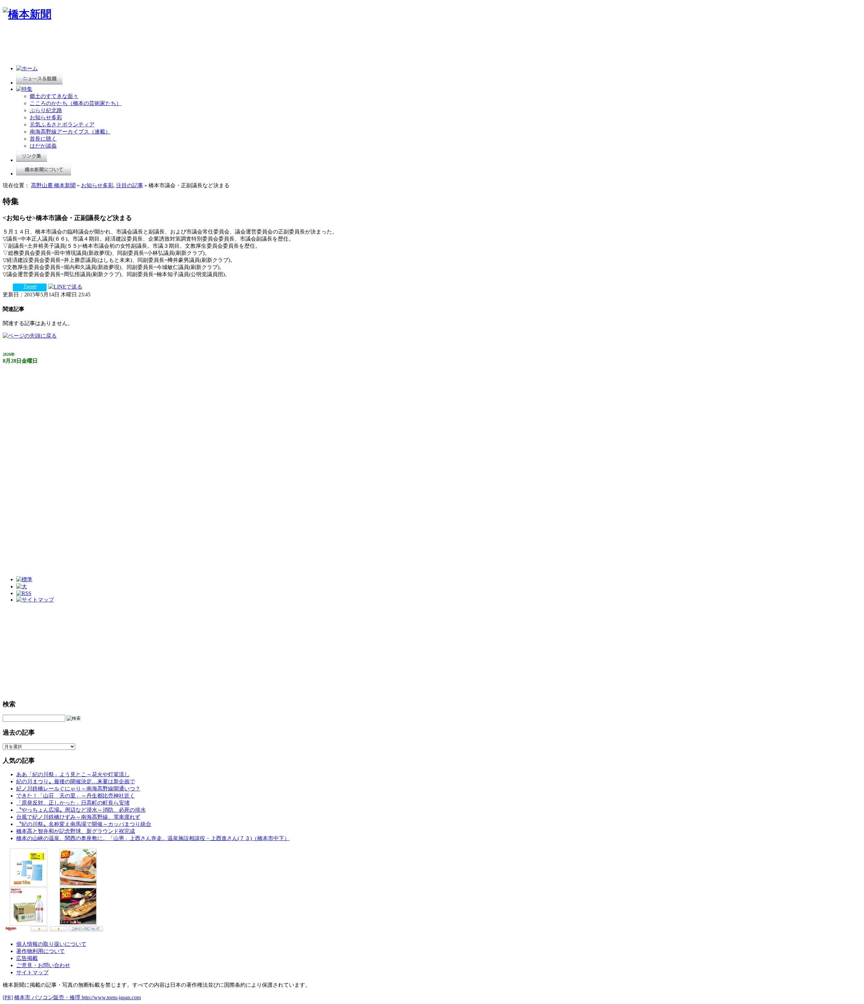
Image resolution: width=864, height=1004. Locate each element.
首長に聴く (43, 139)
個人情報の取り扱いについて (51, 944)
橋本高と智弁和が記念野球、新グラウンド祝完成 (75, 831)
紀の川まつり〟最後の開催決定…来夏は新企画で (75, 781)
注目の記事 (129, 185)
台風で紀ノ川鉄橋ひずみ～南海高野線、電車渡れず (78, 817)
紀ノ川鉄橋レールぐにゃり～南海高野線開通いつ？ (78, 788)
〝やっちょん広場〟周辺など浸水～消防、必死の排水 (81, 810)
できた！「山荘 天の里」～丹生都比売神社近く (75, 796)
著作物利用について (40, 951)
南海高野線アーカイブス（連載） (70, 131)
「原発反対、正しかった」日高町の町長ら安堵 (73, 803)
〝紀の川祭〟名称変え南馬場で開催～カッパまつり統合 (83, 824)
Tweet (29, 286)
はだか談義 (43, 146)
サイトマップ (32, 972)
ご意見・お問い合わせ (43, 965)
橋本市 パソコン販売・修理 (48, 997)
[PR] (8, 997)
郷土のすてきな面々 (54, 96)
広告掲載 (27, 958)
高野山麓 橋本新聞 (53, 185)
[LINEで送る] (65, 286)
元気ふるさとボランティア (62, 124)
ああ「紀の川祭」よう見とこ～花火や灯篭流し (73, 774)
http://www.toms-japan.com (111, 997)
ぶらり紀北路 (46, 110)
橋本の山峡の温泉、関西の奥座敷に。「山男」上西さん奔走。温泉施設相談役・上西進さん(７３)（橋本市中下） (153, 838)
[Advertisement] (125, 44)
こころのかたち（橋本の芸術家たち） (76, 103)
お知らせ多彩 (46, 117)
